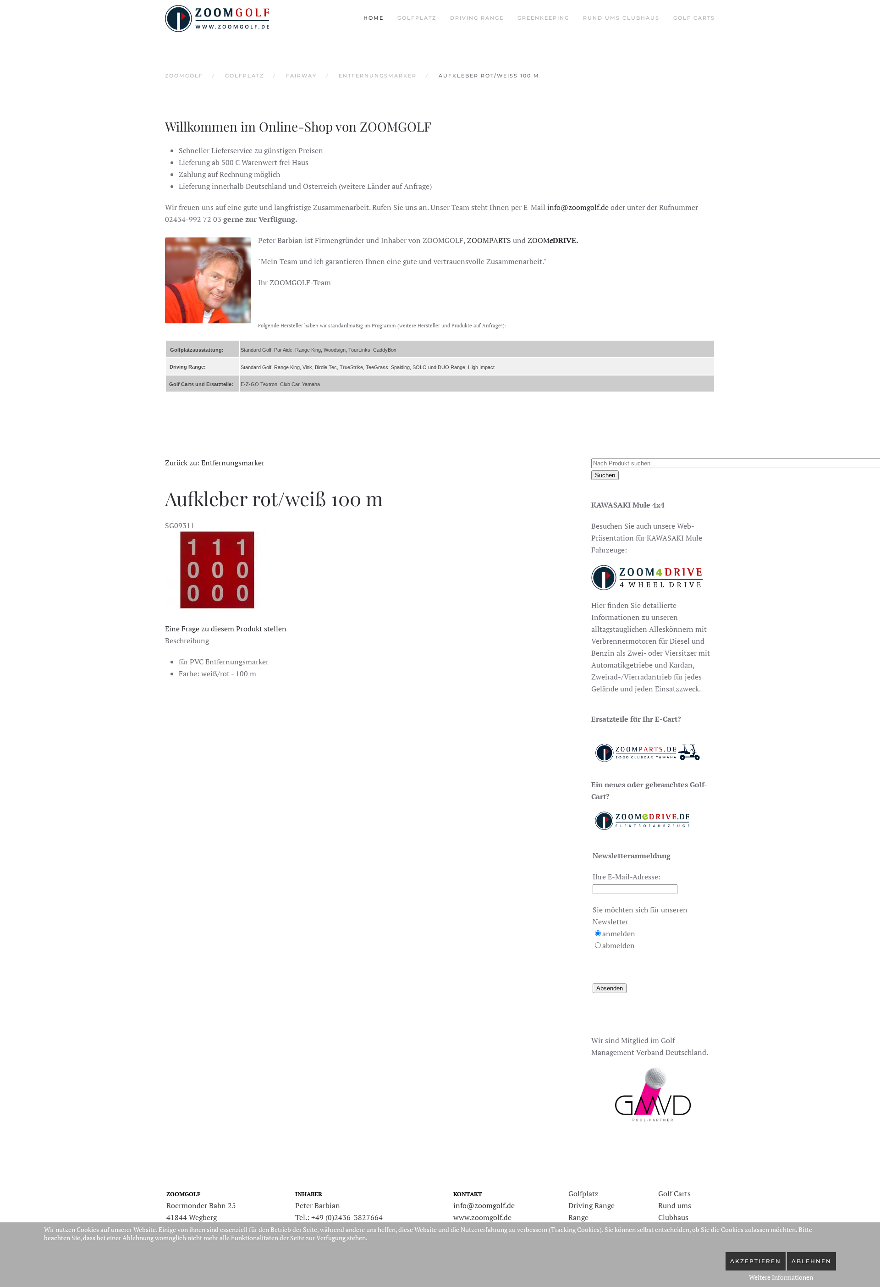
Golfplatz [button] (416, 18)
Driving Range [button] (477, 18)
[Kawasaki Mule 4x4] (647, 576)
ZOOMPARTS (489, 240)
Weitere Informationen (781, 1277)
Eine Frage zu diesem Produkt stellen (225, 629)
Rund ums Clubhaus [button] (621, 18)
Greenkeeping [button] (543, 18)
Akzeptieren (755, 1261)
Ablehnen (811, 1261)
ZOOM (553, 240)
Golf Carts (694, 18)
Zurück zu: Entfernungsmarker (214, 463)
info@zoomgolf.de (578, 207)
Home (373, 18)
